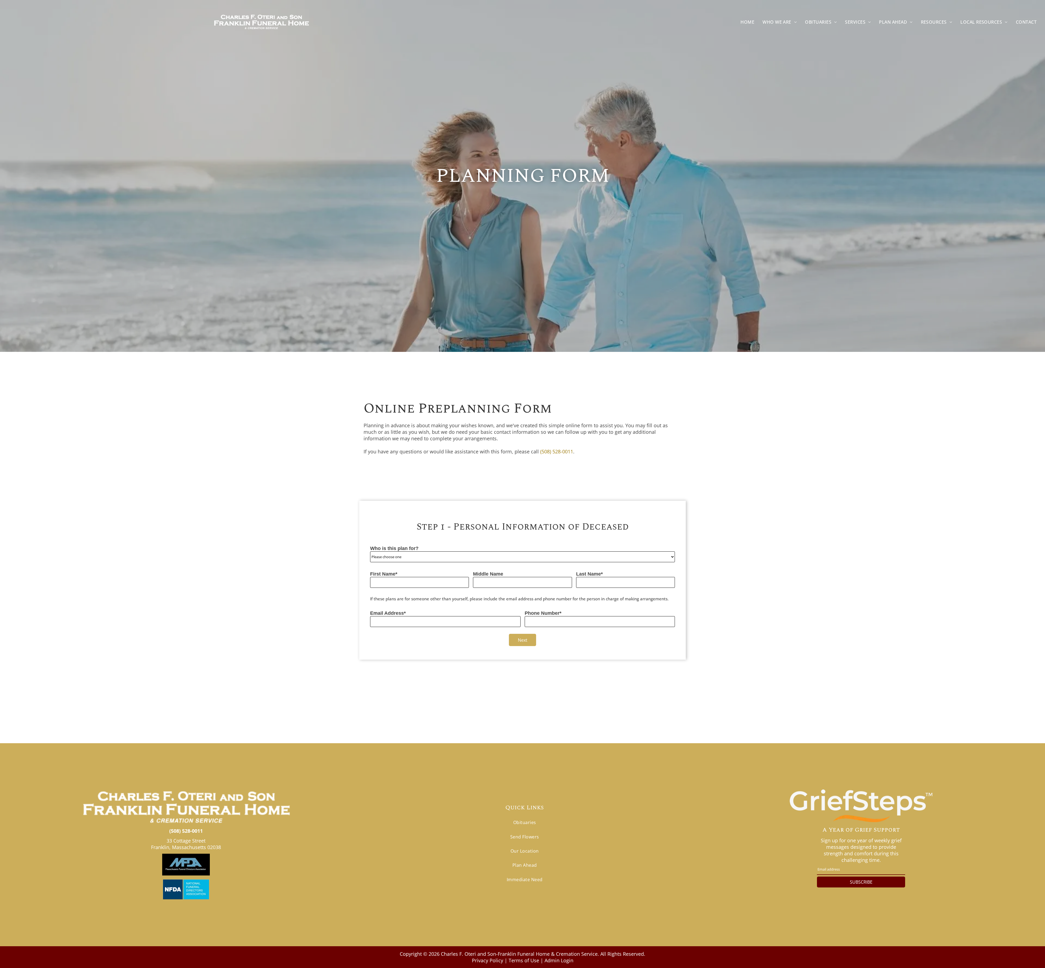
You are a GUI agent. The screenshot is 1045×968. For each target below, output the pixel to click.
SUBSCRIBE (861, 882)
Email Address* (388, 613)
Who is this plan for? (394, 548)
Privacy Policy (487, 960)
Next (522, 640)
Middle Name (488, 574)
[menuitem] (747, 22)
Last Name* (589, 574)
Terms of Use (524, 960)
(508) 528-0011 (556, 451)
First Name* (383, 574)
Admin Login (559, 960)
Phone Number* (543, 613)
